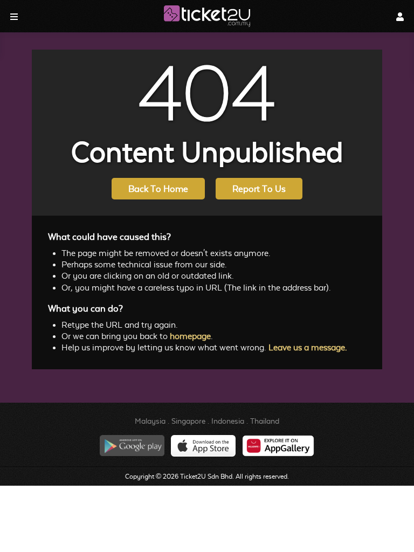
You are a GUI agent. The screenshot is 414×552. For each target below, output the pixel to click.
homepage (190, 336)
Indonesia (227, 421)
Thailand (264, 421)
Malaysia (150, 421)
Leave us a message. (307, 347)
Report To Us (259, 189)
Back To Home (158, 189)
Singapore (188, 421)
